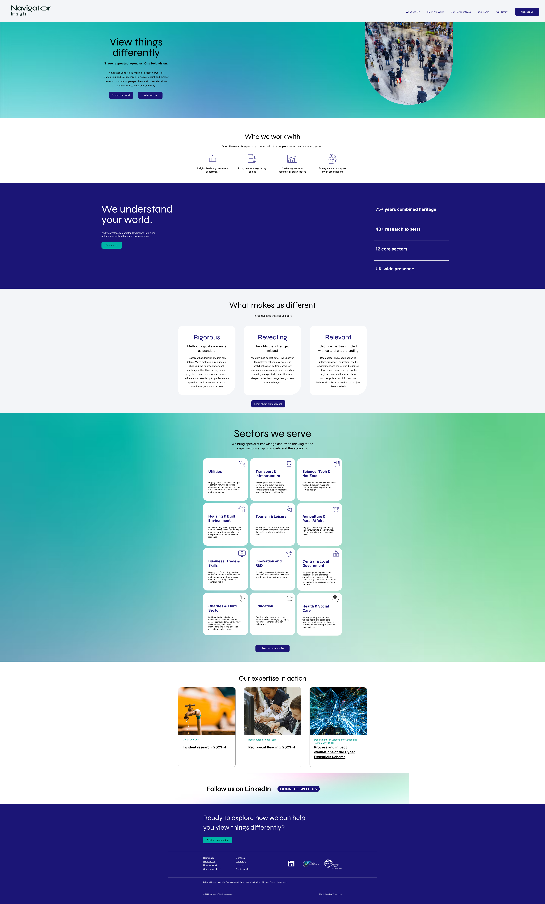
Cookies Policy (253, 882)
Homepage (208, 858)
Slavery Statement (278, 882)
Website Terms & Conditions (231, 882)
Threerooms (337, 894)
